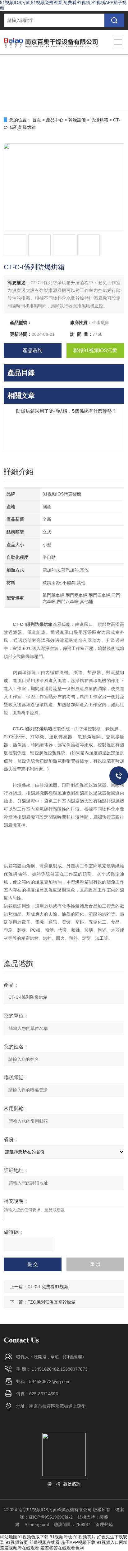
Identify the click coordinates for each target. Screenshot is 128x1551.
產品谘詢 (33, 350)
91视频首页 (17, 1542)
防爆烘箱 (99, 119)
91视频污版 (61, 1536)
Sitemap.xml (37, 1524)
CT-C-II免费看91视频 (47, 1286)
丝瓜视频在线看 (44, 1542)
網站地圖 (8, 1536)
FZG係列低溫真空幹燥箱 (51, 1302)
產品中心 (54, 119)
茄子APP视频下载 (78, 1542)
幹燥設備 (77, 119)
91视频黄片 (84, 1536)
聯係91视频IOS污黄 (95, 350)
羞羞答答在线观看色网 (62, 1547)
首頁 (36, 119)
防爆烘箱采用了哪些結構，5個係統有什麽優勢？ (66, 411)
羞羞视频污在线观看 (19, 1547)
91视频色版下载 (32, 1536)
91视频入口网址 (112, 1542)
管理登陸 (104, 1524)
